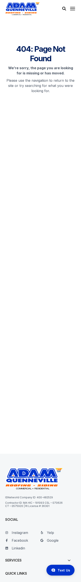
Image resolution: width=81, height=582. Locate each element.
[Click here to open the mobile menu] (72, 8)
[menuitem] (21, 534)
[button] (64, 9)
